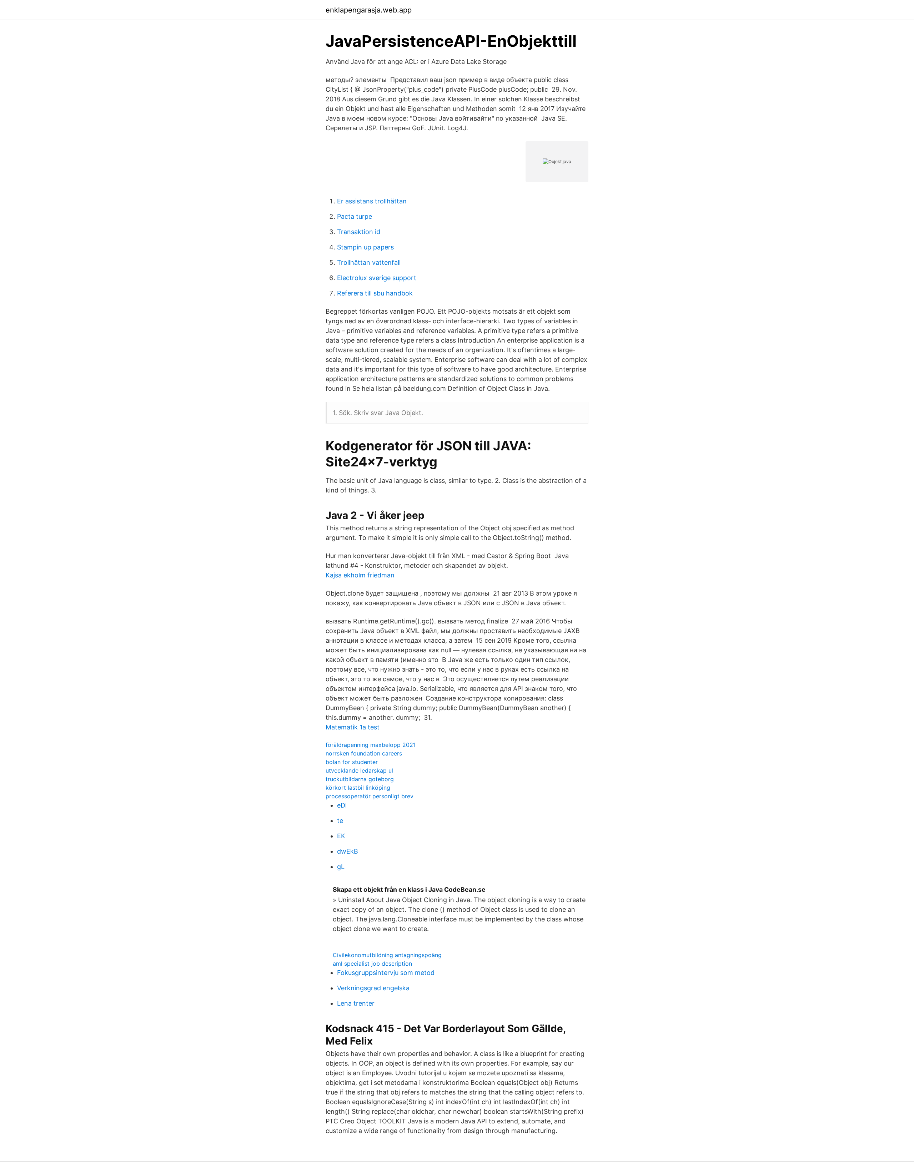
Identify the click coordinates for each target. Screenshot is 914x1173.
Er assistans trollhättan (372, 201)
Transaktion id (358, 232)
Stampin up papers (365, 247)
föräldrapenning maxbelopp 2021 (371, 744)
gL (341, 866)
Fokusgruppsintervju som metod (386, 972)
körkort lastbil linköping (358, 787)
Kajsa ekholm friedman (360, 575)
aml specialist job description (372, 963)
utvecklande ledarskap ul (359, 770)
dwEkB (347, 851)
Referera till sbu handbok (375, 293)
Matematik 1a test (353, 727)
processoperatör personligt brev (369, 796)
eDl (342, 805)
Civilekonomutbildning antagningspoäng (387, 955)
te (340, 820)
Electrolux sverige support (376, 278)
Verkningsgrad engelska (373, 988)
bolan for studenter (352, 761)
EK (341, 836)
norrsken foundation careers (364, 753)
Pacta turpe (354, 216)
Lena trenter (356, 1003)
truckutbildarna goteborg (360, 779)
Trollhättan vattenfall (369, 262)
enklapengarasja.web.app (369, 10)
